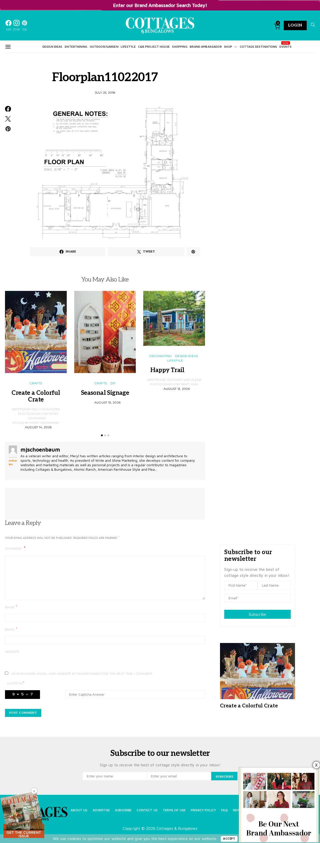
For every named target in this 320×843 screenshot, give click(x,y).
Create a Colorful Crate (36, 396)
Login (295, 25)
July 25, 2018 (105, 92)
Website (12, 651)
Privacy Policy (203, 810)
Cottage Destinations (258, 46)
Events (286, 46)
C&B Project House (154, 46)
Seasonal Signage (105, 393)
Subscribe (257, 614)
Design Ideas (52, 46)
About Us (79, 810)
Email (11, 629)
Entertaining (76, 46)
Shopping (179, 46)
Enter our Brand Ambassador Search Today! (160, 5)
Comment (14, 548)
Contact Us (147, 810)
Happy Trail (174, 370)
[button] (102, 435)
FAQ (224, 810)
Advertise (101, 810)
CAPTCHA (15, 683)
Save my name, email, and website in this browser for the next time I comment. (82, 673)
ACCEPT (229, 838)
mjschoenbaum (40, 449)
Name (11, 607)
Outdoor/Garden (104, 46)
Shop (228, 46)
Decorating (161, 356)
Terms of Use (174, 810)
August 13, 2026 (107, 402)
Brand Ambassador (206, 46)
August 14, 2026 (38, 427)
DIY (113, 383)
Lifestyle (128, 46)
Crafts (36, 383)
